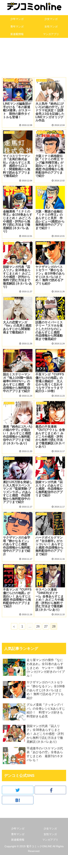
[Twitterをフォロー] (17, 790)
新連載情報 (17, 839)
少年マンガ (17, 828)
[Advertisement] (34, 59)
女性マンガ (50, 834)
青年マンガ (17, 834)
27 (46, 626)
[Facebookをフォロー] (50, 790)
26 (38, 626)
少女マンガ (50, 828)
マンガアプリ (50, 839)
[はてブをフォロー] (17, 800)
